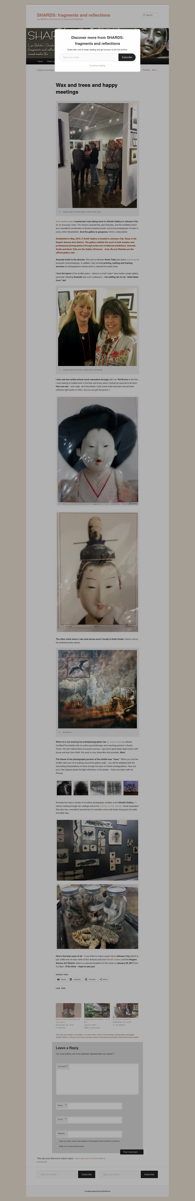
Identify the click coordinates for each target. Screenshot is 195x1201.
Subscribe (127, 57)
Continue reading (97, 65)
